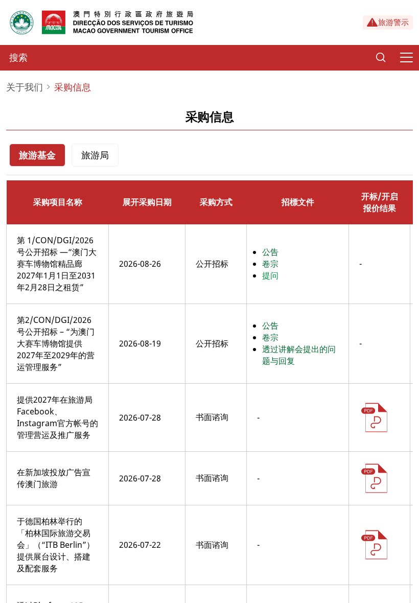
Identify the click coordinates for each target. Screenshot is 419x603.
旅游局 (95, 155)
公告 (270, 252)
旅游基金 (37, 155)
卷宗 (270, 263)
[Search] (380, 58)
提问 (270, 275)
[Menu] (406, 58)
